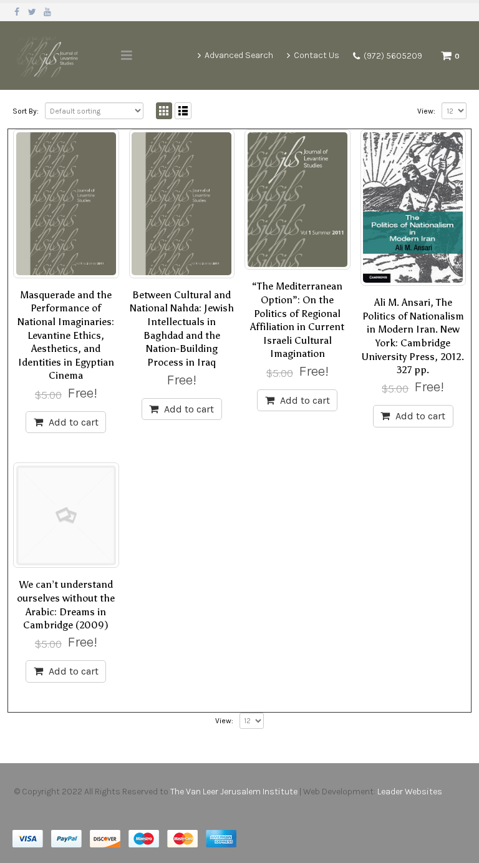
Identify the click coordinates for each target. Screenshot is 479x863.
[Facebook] (17, 12)
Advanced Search (239, 55)
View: (426, 111)
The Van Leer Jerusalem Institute (234, 791)
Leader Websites (410, 791)
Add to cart (74, 422)
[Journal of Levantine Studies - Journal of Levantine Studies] (46, 55)
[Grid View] (164, 110)
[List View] (183, 110)
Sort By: (25, 111)
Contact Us (316, 55)
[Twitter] (33, 12)
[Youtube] (48, 12)
